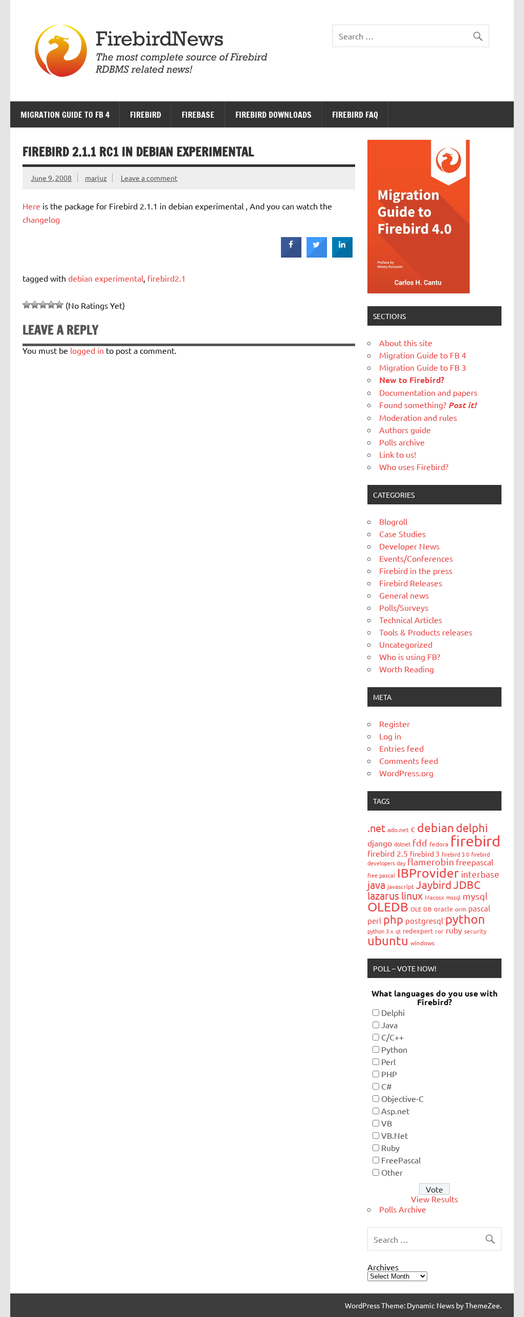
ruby (454, 930)
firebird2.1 (166, 278)
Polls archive (402, 442)
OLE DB (421, 909)
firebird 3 (425, 853)
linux (412, 895)
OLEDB (387, 907)
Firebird (145, 114)
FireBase (198, 114)
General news (404, 595)
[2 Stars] (35, 305)
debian (435, 827)
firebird (475, 840)
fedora (438, 844)
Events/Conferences (416, 558)
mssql (453, 897)
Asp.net (395, 1111)
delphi (472, 827)
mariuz (96, 177)
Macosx (434, 897)
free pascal (381, 875)
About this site (405, 342)
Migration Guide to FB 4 (65, 114)
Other (392, 1172)
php (393, 919)
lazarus (383, 895)
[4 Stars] (51, 305)
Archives (383, 1267)
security (475, 931)
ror (439, 931)
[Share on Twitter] (317, 254)
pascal (479, 908)
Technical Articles (410, 619)
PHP (389, 1074)
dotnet (402, 844)
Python (394, 1049)
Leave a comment (149, 177)
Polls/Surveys (403, 607)
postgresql (424, 920)
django (379, 843)
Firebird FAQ (355, 114)
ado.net (398, 829)
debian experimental (105, 278)
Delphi (393, 1012)
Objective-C (402, 1098)
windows (422, 943)
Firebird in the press (415, 570)
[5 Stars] (59, 305)
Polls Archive (402, 1209)
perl (374, 920)
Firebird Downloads (273, 114)
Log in (390, 736)
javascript (400, 886)
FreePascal (401, 1160)
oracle (443, 908)
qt (398, 931)
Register (394, 723)
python (465, 918)
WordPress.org (406, 773)
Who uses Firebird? (413, 466)
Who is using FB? (409, 656)
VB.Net (394, 1135)
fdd (419, 842)
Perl (388, 1061)
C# (386, 1086)
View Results (434, 1199)
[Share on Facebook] (291, 254)
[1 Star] (27, 305)
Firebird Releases (410, 583)
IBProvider (428, 873)
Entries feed (401, 748)
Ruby (390, 1147)
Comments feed (408, 760)
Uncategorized (405, 644)
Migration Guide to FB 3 (422, 367)
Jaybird (433, 884)
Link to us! (397, 454)
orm (460, 909)
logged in (87, 350)
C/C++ (392, 1037)
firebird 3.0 (455, 854)
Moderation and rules (418, 417)
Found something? (427, 404)
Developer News (409, 546)
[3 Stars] (43, 305)
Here (31, 206)
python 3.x (380, 931)
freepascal (474, 862)
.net (376, 827)
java (376, 884)
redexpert (418, 930)
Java (389, 1024)
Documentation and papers (428, 392)
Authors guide (405, 429)
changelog (41, 219)
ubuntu (387, 940)
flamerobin (430, 861)
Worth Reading (406, 669)
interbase (480, 873)
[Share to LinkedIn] (342, 254)
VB (386, 1123)
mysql (475, 895)
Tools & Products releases (425, 632)
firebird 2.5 (387, 853)
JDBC (467, 884)
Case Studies (402, 533)
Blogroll (393, 521)
